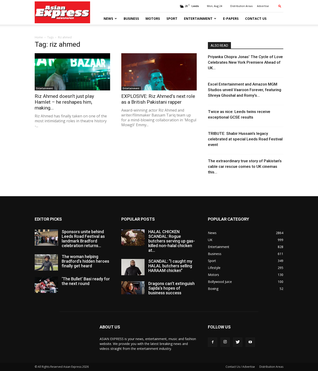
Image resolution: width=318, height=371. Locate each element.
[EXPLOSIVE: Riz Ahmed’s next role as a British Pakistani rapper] (159, 71)
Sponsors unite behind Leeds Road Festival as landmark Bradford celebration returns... (83, 238)
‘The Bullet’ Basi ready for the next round (86, 281)
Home (39, 37)
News (108, 18)
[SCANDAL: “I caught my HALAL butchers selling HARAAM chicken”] (133, 267)
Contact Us (256, 18)
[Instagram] (225, 342)
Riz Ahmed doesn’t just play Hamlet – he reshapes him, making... (64, 102)
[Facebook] (212, 342)
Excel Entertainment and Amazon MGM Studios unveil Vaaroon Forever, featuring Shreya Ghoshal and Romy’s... (244, 90)
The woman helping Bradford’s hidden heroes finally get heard (85, 261)
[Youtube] (250, 342)
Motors (152, 18)
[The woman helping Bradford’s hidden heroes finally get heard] (46, 262)
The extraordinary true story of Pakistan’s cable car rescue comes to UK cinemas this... (245, 166)
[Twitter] (237, 342)
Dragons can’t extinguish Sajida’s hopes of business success (171, 288)
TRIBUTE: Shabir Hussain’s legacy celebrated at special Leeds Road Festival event (245, 139)
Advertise (263, 6)
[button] (279, 6)
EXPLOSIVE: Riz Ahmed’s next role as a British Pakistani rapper (158, 99)
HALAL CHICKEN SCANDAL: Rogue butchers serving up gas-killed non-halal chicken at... (171, 241)
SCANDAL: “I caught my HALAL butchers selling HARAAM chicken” (170, 266)
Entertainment (198, 18)
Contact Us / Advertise (240, 367)
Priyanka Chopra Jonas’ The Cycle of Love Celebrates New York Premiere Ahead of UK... (245, 62)
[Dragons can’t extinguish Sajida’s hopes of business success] (133, 287)
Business (131, 18)
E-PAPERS (231, 18)
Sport (171, 18)
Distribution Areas (241, 6)
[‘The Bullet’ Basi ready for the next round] (46, 285)
